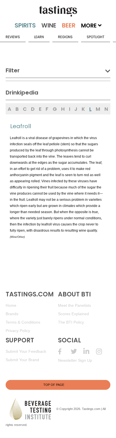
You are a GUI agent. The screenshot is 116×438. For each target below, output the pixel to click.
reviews (13, 36)
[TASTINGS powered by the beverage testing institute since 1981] (58, 11)
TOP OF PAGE (53, 384)
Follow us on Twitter (77, 351)
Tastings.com (91, 409)
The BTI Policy (71, 322)
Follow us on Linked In (89, 351)
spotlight (95, 36)
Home (11, 305)
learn (39, 36)
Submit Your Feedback (26, 351)
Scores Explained (73, 314)
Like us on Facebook (64, 351)
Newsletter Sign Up (75, 360)
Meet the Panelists (74, 305)
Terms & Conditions (23, 322)
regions (65, 36)
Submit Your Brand (22, 360)
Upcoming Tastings (102, 351)
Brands (12, 314)
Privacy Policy (18, 330)
